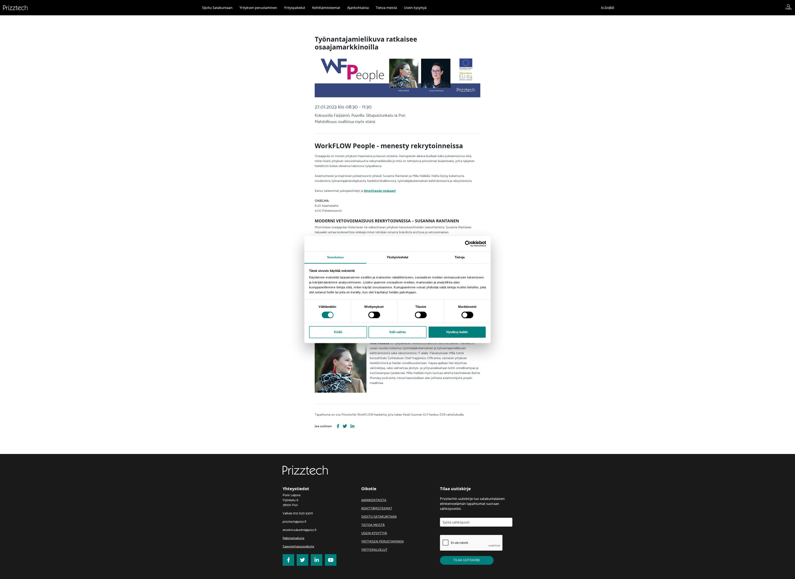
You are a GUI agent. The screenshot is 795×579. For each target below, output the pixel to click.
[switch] (374, 315)
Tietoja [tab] (460, 257)
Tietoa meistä (373, 525)
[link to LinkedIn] (316, 560)
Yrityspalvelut (374, 550)
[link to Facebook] (288, 560)
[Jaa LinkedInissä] (352, 426)
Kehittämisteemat (376, 508)
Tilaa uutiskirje (466, 560)
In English (607, 7)
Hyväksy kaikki (457, 332)
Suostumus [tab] (335, 257)
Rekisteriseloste (293, 538)
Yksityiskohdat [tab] (397, 257)
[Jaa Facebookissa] (338, 426)
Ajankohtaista (373, 500)
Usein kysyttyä (374, 533)
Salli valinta (397, 332)
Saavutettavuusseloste (298, 546)
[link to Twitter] (302, 560)
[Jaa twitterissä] (345, 426)
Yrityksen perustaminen (382, 541)
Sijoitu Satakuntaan (379, 517)
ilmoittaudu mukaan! (380, 191)
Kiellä (338, 332)
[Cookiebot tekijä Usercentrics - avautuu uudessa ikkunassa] (468, 244)
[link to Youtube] (330, 560)
